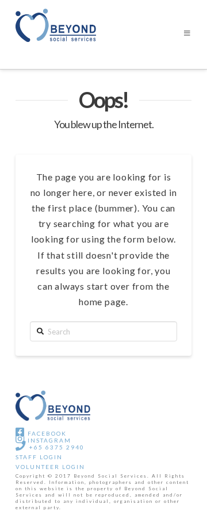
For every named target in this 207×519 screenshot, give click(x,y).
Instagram (48, 440)
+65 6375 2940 (56, 447)
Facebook (46, 433)
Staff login (39, 456)
